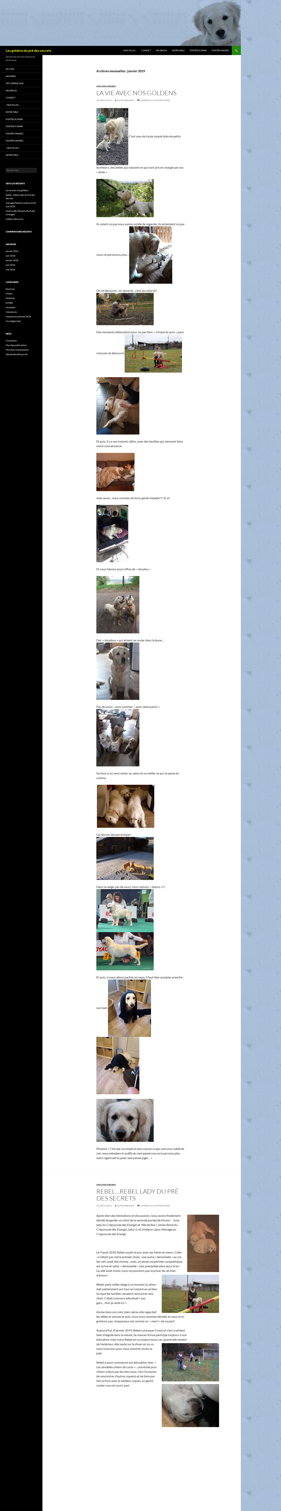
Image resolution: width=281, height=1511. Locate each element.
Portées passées (220, 50)
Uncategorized (106, 86)
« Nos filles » (129, 50)
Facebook (161, 50)
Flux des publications (16, 345)
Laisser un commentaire (155, 100)
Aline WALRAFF (126, 100)
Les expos (10, 307)
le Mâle (9, 302)
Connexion (11, 340)
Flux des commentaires (17, 349)
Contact (146, 50)
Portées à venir (198, 50)
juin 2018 (10, 255)
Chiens (9, 293)
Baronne (10, 289)
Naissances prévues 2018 (18, 316)
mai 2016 (10, 269)
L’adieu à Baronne (14, 219)
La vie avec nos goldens (136, 93)
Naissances (11, 311)
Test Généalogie (15, 83)
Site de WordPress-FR (17, 354)
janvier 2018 (12, 260)
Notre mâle (178, 50)
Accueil (10, 69)
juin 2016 (10, 264)
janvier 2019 (12, 251)
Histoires (11, 76)
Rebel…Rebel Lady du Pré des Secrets (137, 1194)
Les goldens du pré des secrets (28, 50)
